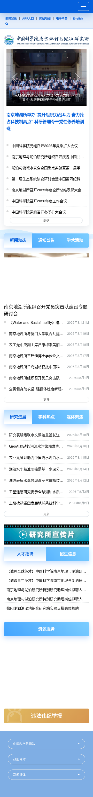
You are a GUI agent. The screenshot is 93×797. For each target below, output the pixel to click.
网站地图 (45, 18)
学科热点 (46, 417)
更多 (46, 220)
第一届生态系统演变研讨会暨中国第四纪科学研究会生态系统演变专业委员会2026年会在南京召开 (48, 179)
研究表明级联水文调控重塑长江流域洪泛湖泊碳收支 (37, 434)
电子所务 (61, 18)
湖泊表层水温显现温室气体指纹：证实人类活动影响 (37, 480)
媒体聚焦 (75, 417)
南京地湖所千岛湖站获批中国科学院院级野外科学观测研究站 (36, 367)
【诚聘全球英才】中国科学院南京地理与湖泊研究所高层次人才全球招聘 (46, 571)
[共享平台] (46, 649)
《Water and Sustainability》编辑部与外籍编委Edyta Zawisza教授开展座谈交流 (36, 322)
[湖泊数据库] (46, 654)
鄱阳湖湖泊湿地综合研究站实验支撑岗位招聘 (42, 608)
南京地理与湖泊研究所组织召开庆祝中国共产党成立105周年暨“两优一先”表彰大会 (48, 157)
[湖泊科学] (46, 664)
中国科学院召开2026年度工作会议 (39, 200)
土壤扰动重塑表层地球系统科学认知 (37, 502)
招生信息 (68, 554)
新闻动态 (18, 240)
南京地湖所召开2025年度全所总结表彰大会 (46, 189)
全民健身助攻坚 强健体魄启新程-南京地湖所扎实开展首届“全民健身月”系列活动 (37, 389)
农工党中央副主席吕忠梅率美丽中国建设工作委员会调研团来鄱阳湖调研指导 (36, 345)
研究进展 (18, 417)
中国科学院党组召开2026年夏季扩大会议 (45, 145)
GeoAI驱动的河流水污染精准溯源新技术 (37, 446)
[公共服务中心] (46, 659)
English (78, 18)
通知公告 (46, 240)
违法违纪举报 (46, 715)
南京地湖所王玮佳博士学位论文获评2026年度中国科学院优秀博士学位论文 (36, 356)
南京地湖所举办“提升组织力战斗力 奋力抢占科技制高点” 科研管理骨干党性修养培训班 (47, 97)
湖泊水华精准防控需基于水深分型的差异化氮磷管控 (37, 469)
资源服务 (46, 629)
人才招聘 (25, 554)
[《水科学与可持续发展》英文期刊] (46, 669)
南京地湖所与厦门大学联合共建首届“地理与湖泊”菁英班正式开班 (36, 334)
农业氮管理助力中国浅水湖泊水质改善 (37, 457)
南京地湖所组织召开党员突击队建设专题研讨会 (46, 310)
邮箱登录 (11, 18)
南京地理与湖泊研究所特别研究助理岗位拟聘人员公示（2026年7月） (46, 589)
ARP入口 (28, 18)
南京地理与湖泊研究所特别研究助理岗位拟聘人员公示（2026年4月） (46, 598)
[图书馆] (46, 643)
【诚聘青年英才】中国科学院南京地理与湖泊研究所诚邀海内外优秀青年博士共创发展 (46, 580)
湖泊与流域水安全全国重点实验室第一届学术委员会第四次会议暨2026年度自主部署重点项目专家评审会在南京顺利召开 (48, 168)
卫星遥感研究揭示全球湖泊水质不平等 (37, 491)
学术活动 (75, 240)
